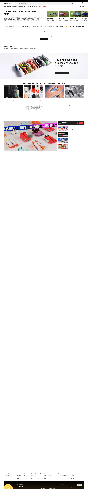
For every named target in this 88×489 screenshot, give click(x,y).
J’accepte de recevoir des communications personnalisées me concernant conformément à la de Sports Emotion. (71, 487)
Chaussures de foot (7, 6)
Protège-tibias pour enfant (23, 48)
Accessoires (36, 6)
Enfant (40, 6)
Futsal (25, 6)
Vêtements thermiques (61, 473)
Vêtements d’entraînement (62, 475)
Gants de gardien (14, 6)
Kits (80, 6)
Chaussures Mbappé (7, 478)
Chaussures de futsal (14, 48)
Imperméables (73, 473)
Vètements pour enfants (35, 478)
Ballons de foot (6, 48)
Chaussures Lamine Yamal (21, 473)
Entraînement (20, 6)
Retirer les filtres (44, 38)
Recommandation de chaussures (61, 72)
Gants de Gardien (47, 473)
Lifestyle (31, 6)
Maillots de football (61, 478)
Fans (28, 6)
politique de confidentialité (70, 487)
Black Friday (73, 478)
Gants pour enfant (34, 475)
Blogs (83, 6)
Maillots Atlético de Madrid (48, 478)
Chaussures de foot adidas (21, 475)
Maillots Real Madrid (47, 475)
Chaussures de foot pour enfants (36, 473)
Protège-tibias (73, 475)
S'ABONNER (79, 484)
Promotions (44, 6)
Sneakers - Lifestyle (33, 48)
